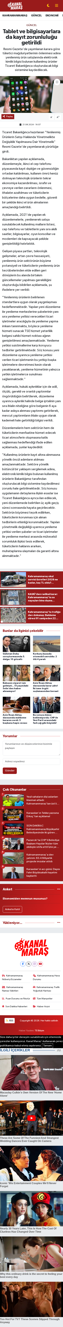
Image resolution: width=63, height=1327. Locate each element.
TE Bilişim (39, 1030)
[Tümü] (58, 889)
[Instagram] (34, 964)
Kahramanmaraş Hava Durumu (46, 977)
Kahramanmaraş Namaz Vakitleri (12, 989)
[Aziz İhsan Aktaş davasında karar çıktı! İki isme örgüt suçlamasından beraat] (46, 673)
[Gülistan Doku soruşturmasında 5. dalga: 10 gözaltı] (16, 643)
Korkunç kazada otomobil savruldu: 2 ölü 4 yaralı (45, 656)
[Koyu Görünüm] (48, 5)
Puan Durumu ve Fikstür (18, 998)
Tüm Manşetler (44, 998)
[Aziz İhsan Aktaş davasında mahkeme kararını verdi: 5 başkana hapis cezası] (16, 704)
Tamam (47, 1045)
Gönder (10, 770)
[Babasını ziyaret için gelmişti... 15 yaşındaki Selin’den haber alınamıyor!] (16, 673)
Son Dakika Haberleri (16, 1006)
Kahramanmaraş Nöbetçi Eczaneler (12, 977)
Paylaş (9, 116)
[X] (28, 964)
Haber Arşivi (43, 1006)
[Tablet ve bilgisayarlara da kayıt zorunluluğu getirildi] (31, 94)
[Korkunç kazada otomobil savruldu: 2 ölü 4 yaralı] (46, 643)
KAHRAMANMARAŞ (14, 15)
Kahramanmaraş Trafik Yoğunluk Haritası (46, 989)
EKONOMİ (52, 15)
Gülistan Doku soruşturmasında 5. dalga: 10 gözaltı (14, 656)
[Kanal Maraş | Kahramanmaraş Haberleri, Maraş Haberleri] (15, 5)
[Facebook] (23, 964)
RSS (11, 1020)
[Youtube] (40, 964)
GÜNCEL (36, 15)
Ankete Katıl (12, 909)
